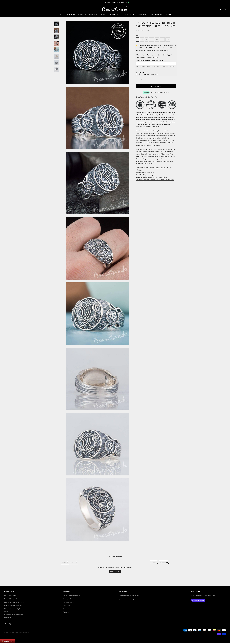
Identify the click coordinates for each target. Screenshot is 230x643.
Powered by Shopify (24, 632)
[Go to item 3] (56, 36)
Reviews (169, 14)
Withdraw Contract (69, 602)
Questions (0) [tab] (73, 562)
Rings (103, 14)
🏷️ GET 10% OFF (7, 641)
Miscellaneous (157, 14)
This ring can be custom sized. (149, 127)
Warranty (66, 612)
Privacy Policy (67, 606)
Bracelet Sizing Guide (11, 599)
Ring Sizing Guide (154, 145)
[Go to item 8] (56, 69)
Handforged (143, 14)
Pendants (82, 14)
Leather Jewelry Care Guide (13, 606)
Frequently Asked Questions (13, 614)
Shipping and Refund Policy (71, 596)
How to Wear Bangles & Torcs (14, 602)
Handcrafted (129, 14)
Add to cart (156, 86)
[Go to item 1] (56, 23)
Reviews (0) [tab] (65, 562)
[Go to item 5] (56, 49)
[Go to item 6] (56, 56)
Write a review (115, 572)
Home (59, 14)
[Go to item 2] (56, 30)
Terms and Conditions (70, 599)
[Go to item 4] (56, 43)
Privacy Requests (68, 609)
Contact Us (7, 618)
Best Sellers (70, 14)
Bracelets (93, 14)
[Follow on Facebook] (5, 624)
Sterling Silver (114, 14)
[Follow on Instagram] (10, 624)
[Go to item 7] (56, 62)
